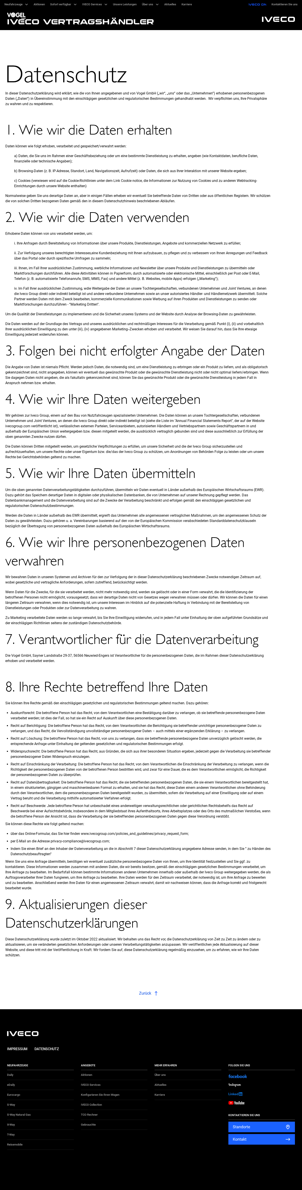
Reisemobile (15, 1144)
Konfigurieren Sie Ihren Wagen (100, 1094)
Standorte (241, 1127)
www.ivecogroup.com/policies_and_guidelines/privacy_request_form (134, 834)
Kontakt (240, 1139)
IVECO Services (91, 1084)
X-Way (11, 1124)
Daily (10, 1074)
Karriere (160, 1094)
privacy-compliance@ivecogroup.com (80, 841)
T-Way (11, 1134)
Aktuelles (160, 1084)
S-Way (11, 1104)
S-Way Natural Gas (19, 1114)
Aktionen (86, 1074)
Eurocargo (13, 1094)
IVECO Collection (91, 1104)
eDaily (11, 1084)
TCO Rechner (89, 1114)
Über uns (160, 1074)
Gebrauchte (88, 1124)
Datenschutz (46, 1049)
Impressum (17, 1049)
